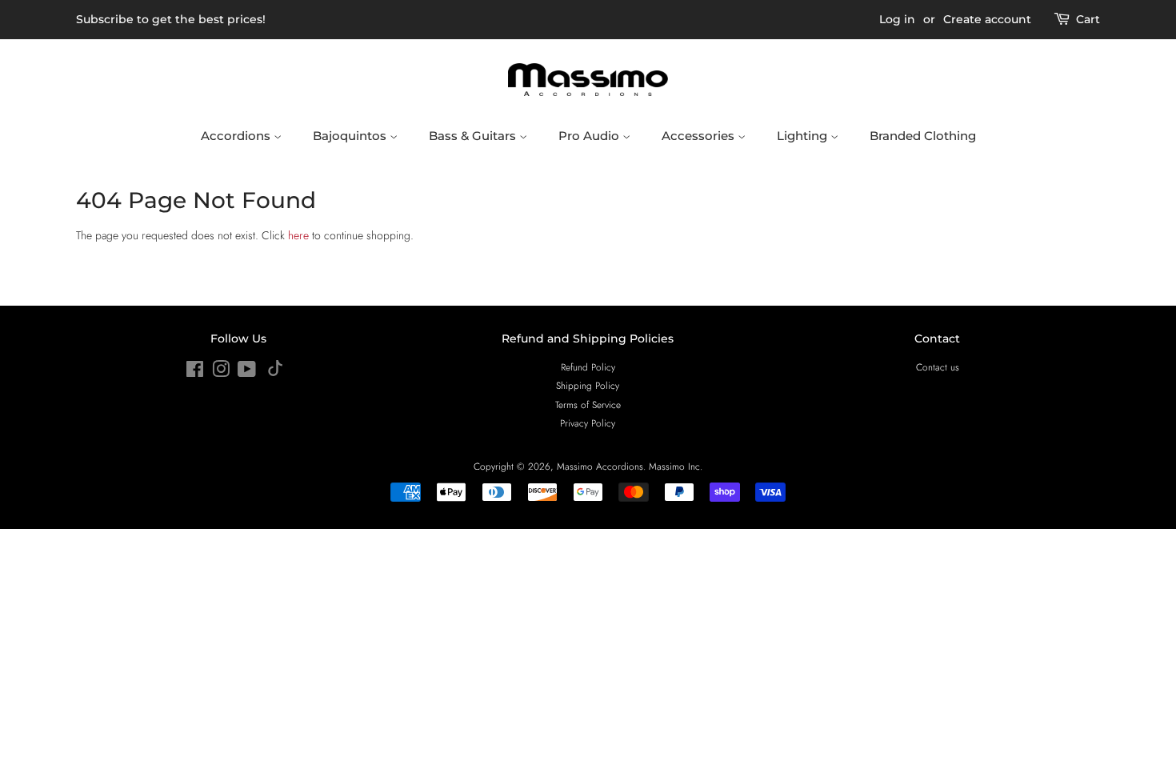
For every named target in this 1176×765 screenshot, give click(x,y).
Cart (1088, 19)
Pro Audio (590, 135)
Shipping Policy (587, 385)
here (298, 235)
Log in (897, 19)
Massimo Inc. (675, 466)
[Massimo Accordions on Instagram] (221, 372)
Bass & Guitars (474, 135)
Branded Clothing (923, 135)
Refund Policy (588, 367)
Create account (987, 19)
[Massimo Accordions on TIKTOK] (275, 372)
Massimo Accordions (600, 466)
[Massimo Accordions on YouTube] (247, 372)
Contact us (937, 367)
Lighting (803, 135)
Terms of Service (588, 404)
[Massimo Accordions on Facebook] (195, 372)
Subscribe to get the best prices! (171, 19)
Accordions (237, 135)
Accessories (700, 135)
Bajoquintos (351, 135)
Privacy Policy (587, 423)
